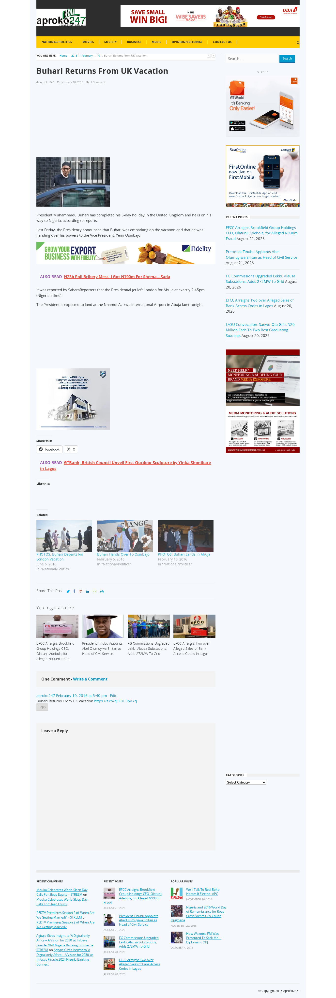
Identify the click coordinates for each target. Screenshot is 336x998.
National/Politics (57, 42)
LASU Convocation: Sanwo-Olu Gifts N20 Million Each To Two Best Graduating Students (260, 330)
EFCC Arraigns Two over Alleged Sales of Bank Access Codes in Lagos (139, 964)
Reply (42, 707)
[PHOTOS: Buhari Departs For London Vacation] (64, 536)
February (87, 55)
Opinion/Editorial (187, 42)
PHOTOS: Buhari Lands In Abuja (184, 554)
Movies (88, 42)
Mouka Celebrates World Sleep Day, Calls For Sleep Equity (62, 902)
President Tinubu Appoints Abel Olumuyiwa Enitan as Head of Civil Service (138, 920)
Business (134, 42)
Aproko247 (290, 991)
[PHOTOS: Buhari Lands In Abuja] (186, 536)
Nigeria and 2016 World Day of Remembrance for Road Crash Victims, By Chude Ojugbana (199, 913)
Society (110, 42)
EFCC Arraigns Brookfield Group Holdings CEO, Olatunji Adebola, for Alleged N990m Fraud (262, 233)
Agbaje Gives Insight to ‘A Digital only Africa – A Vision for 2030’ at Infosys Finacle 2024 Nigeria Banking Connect (64, 957)
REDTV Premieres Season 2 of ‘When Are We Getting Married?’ (65, 924)
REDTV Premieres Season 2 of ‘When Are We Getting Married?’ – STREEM (65, 915)
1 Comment (98, 82)
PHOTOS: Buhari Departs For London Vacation (59, 556)
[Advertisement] (125, 123)
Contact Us (222, 42)
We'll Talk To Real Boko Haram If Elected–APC (202, 892)
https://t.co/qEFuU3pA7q (115, 700)
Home (63, 55)
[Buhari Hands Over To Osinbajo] (125, 536)
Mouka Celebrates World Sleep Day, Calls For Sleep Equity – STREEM (62, 892)
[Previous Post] (209, 55)
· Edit (112, 695)
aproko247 (45, 695)
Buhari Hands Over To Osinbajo (123, 554)
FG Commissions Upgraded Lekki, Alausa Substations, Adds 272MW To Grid (139, 942)
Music (156, 42)
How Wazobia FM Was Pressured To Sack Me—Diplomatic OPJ (203, 938)
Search (287, 58)
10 (98, 55)
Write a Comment (90, 679)
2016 (74, 55)
